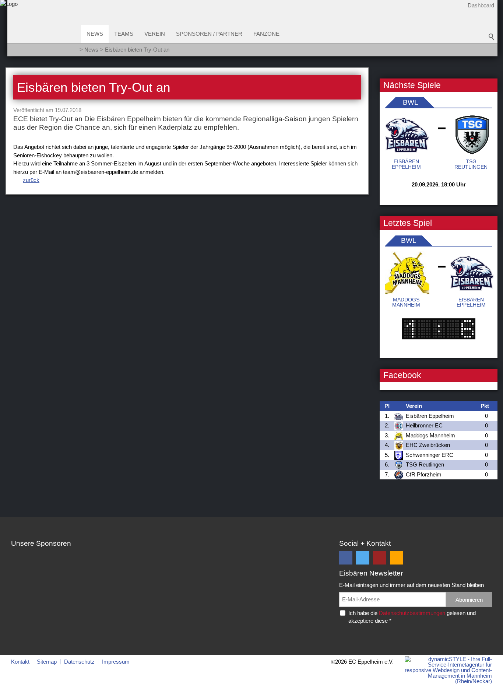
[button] (345, 558)
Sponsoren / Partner (209, 34)
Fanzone (266, 34)
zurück (31, 180)
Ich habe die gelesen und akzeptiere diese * (412, 617)
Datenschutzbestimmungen (412, 613)
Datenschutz (79, 661)
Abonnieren (469, 600)
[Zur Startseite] (9, 31)
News (95, 34)
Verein (154, 34)
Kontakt (20, 661)
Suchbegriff (491, 37)
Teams (123, 34)
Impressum (116, 661)
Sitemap (47, 661)
